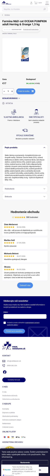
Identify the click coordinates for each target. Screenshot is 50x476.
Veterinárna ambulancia (11, 399)
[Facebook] (4, 372)
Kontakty (5, 409)
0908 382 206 (12, 365)
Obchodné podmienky (10, 416)
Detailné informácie (10, 98)
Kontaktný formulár (14, 380)
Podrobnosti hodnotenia (30, 29)
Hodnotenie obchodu (25, 212)
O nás (4, 392)
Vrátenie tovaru (7, 427)
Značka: (9, 33)
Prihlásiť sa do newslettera (14, 331)
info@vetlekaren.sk (14, 361)
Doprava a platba (8, 413)
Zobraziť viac (25, 285)
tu (11, 457)
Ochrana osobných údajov (11, 420)
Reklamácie (6, 423)
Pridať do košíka (23, 91)
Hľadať (44, 9)
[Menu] (47, 3)
